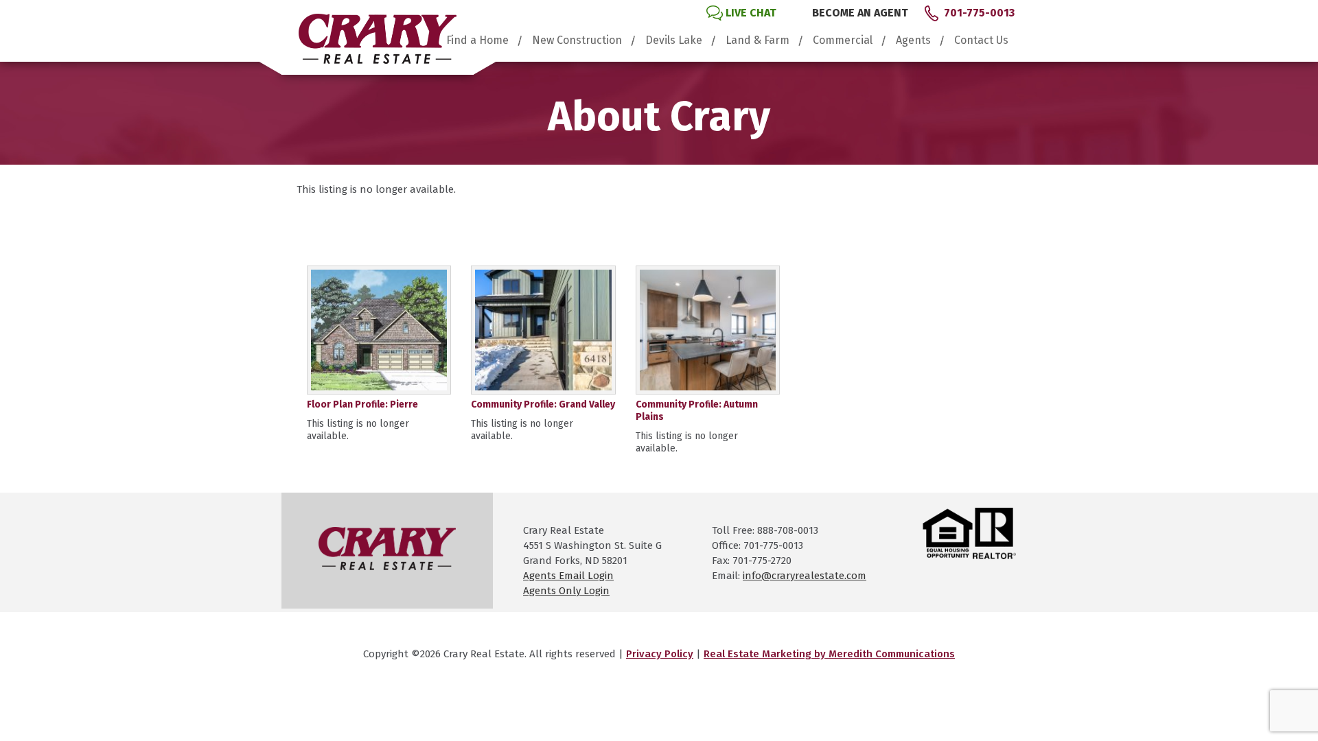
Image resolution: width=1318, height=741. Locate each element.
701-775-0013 (979, 12)
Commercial (842, 40)
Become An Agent (860, 12)
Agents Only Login (566, 591)
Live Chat (751, 12)
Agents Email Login (568, 575)
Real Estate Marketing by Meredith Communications (829, 654)
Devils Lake (673, 40)
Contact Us (981, 40)
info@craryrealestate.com (804, 575)
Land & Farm (757, 40)
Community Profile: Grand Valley (543, 404)
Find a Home (477, 40)
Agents (913, 40)
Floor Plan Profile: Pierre (362, 404)
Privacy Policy (659, 654)
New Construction (577, 40)
